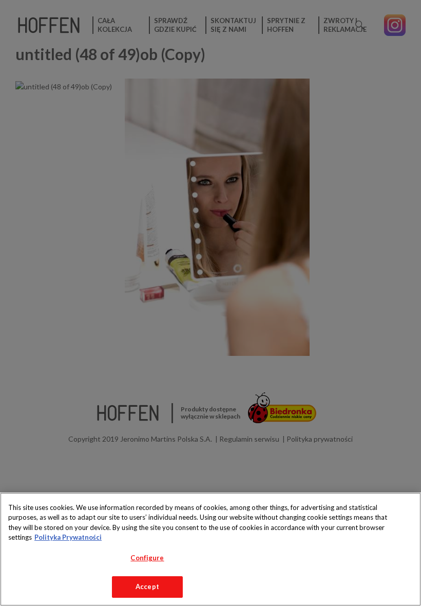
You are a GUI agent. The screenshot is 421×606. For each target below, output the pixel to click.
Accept (147, 586)
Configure (147, 558)
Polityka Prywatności (68, 537)
